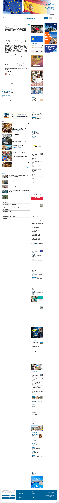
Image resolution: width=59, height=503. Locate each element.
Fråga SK (32, 21)
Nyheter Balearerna (39, 502)
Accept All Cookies (8, 495)
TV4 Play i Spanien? (7, 214)
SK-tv (29, 21)
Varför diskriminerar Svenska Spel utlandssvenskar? (14, 207)
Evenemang (36, 21)
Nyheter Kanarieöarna (47, 502)
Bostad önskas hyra (7, 211)
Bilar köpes (5, 202)
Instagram (33, 493)
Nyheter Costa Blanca (32, 502)
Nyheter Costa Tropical (24, 502)
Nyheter (10, 21)
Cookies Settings (8, 499)
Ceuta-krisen (14, 21)
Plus (47, 21)
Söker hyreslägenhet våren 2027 (9, 213)
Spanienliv (19, 21)
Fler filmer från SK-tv (34, 34)
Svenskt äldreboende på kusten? (9, 204)
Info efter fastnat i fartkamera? (9, 206)
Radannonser (40, 21)
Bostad (26, 21)
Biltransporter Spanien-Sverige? (9, 216)
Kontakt (20, 494)
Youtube (33, 497)
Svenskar (23, 21)
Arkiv (45, 21)
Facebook (33, 494)
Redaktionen (21, 493)
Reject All (8, 497)
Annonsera (21, 497)
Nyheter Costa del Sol (16, 502)
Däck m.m (5, 218)
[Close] (15, 490)
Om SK (49, 21)
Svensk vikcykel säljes (7, 209)
